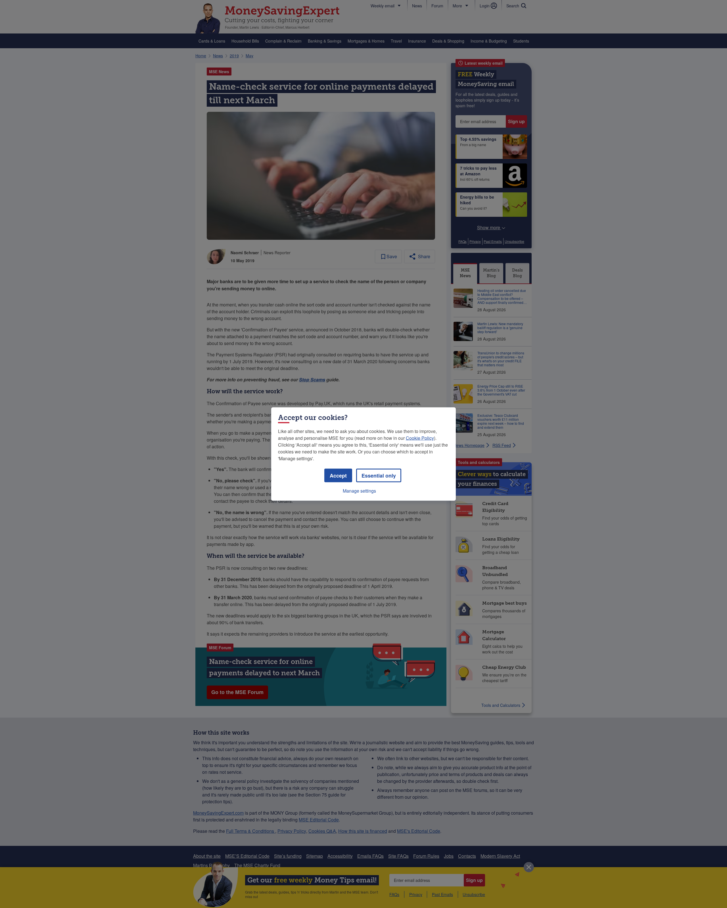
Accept (338, 475)
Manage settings (359, 490)
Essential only (379, 475)
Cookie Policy (420, 438)
